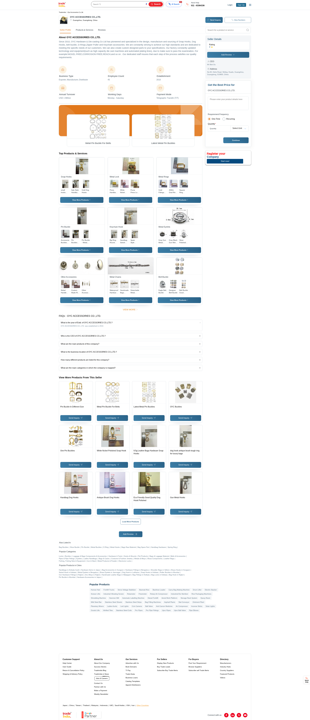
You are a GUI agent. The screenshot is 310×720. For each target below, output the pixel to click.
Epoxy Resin (205, 598)
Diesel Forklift (153, 598)
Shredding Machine (98, 598)
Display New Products (165, 663)
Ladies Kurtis (112, 606)
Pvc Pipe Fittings (152, 610)
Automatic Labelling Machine (133, 598)
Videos (222, 678)
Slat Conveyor (183, 602)
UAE (111, 705)
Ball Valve (149, 606)
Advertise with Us (132, 663)
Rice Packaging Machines (201, 594)
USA (128, 705)
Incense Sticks (196, 606)
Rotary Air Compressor (159, 594)
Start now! (225, 161)
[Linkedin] (233, 715)
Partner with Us (100, 687)
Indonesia (104, 705)
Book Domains (131, 667)
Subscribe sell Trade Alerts (199, 670)
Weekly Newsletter (101, 694)
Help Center (67, 663)
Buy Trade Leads (163, 667)
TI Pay (128, 670)
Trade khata (130, 674)
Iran (133, 705)
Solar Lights (210, 606)
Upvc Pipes (166, 610)
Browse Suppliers (195, 667)
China (71, 705)
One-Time (216, 119)
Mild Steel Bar (96, 602)
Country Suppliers (227, 670)
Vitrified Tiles (108, 610)
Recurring (230, 119)
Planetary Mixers (97, 606)
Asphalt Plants (169, 602)
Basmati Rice (144, 590)
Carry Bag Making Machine (179, 590)
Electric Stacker (211, 590)
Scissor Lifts (95, 594)
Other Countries (142, 705)
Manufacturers (225, 663)
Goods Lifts (95, 610)
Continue (236, 140)
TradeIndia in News (101, 674)
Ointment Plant (198, 602)
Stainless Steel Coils (124, 610)
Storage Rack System (189, 598)
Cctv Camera (137, 606)
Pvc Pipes (139, 610)
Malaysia (94, 705)
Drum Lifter (197, 590)
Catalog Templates (133, 681)
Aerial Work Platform (169, 598)
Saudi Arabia (119, 705)
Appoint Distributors (133, 685)
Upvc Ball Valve (180, 610)
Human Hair (95, 590)
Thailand (86, 705)
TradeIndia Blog (100, 670)
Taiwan (78, 705)
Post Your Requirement (197, 663)
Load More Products (130, 522)
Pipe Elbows (193, 610)
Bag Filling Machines (153, 602)
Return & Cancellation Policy (73, 670)
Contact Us (98, 683)
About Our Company (102, 663)
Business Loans (132, 678)
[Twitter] (239, 715)
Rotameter (131, 594)
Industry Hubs (225, 667)
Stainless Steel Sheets (113, 602)
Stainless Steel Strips (133, 602)
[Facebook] (226, 715)
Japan (65, 705)
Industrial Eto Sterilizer (179, 594)
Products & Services (84, 30)
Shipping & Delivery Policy (72, 674)
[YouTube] (245, 715)
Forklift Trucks (109, 590)
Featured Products (227, 674)
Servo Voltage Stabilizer (127, 590)
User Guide (67, 667)
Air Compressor (182, 606)
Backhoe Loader (159, 590)
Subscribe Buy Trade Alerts (167, 670)
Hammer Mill (114, 598)
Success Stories (100, 667)
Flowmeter (143, 594)
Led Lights (124, 606)
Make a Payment (100, 690)
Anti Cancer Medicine (164, 606)
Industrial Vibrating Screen (114, 594)
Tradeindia (62, 12)
